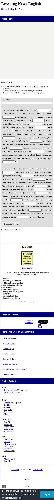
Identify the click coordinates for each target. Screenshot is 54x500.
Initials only (8, 446)
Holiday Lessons (9, 354)
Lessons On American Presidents (14, 369)
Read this (18, 498)
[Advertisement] (27, 50)
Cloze (6, 414)
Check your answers (11, 224)
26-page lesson (10, 390)
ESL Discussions (9, 343)
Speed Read (8, 403)
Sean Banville (38, 470)
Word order (8, 429)
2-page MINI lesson (12, 392)
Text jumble (8, 412)
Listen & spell (9, 451)
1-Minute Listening (9, 338)
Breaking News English (21, 4)
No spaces (8, 410)
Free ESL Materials (9, 374)
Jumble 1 (7, 405)
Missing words (9, 459)
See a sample (27, 268)
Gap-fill (7, 422)
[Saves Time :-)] (27, 258)
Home (4, 9)
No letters (8, 449)
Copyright (15, 470)
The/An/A (8, 425)
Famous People (8, 349)
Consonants (8, 439)
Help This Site (16, 9)
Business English (9, 359)
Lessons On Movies (10, 364)
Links (27, 486)
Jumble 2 (7, 407)
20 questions (9, 431)
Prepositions (9, 427)
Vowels (7, 442)
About (27, 479)
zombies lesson (15, 230)
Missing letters (10, 444)
